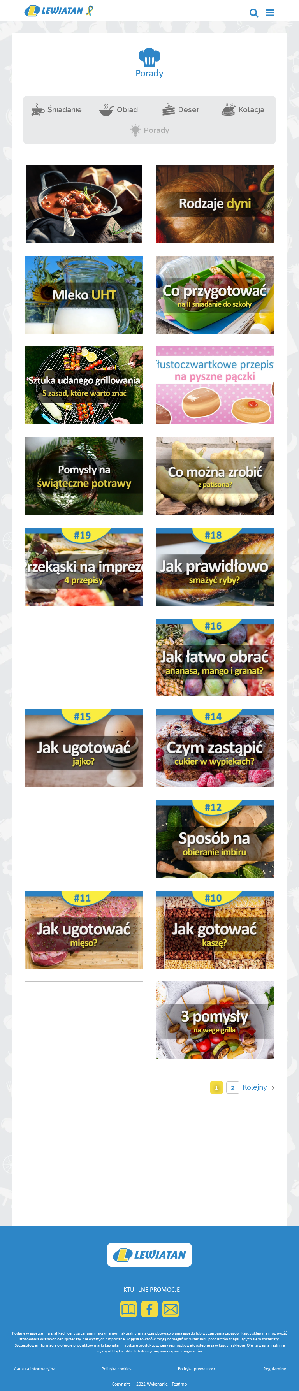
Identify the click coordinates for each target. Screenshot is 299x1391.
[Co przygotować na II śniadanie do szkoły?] (215, 295)
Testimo (179, 1384)
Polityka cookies (117, 1369)
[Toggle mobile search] (254, 12)
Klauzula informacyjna (34, 1369)
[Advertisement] (149, 1155)
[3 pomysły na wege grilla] (215, 1020)
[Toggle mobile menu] (270, 12)
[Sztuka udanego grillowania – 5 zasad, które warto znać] (84, 385)
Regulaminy (274, 1369)
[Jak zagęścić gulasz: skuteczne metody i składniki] (84, 204)
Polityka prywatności (197, 1369)
